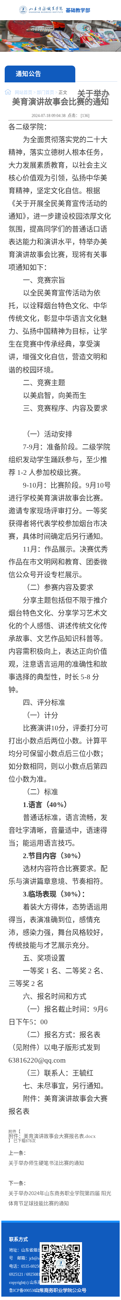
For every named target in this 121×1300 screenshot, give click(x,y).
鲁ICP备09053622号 (26, 1290)
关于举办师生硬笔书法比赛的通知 (46, 1163)
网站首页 (23, 92)
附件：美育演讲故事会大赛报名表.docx (52, 1136)
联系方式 (18, 1239)
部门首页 (45, 92)
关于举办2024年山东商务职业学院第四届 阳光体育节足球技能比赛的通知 (59, 1198)
